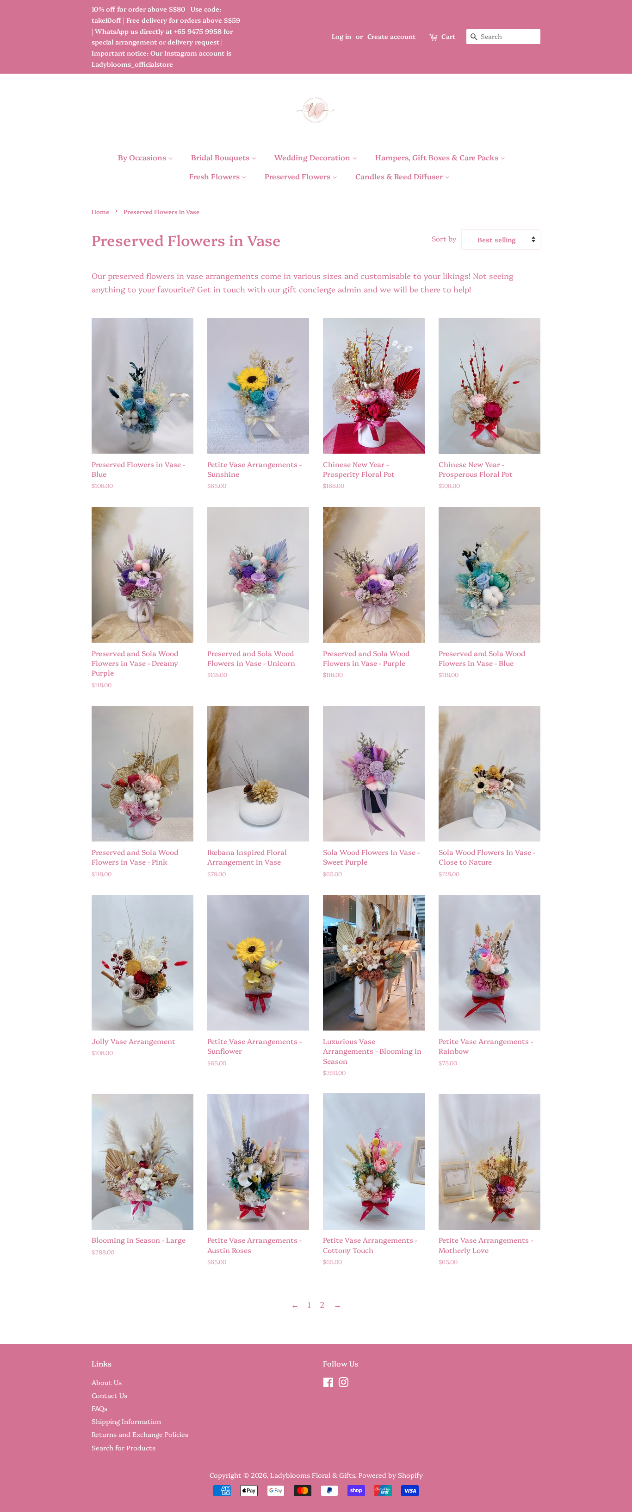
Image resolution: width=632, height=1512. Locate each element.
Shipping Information (126, 1421)
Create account (391, 36)
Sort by (444, 238)
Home (100, 211)
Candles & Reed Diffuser (400, 176)
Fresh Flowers (215, 176)
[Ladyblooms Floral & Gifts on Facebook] (328, 1383)
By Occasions (143, 157)
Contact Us (109, 1395)
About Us (107, 1382)
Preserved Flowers (298, 176)
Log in (341, 36)
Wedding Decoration (313, 157)
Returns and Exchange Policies (140, 1434)
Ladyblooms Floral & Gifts (312, 1475)
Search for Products (123, 1447)
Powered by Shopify (391, 1475)
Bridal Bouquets (221, 157)
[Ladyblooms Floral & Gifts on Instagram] (343, 1383)
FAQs (99, 1408)
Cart (448, 36)
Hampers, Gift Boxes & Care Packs (437, 157)
